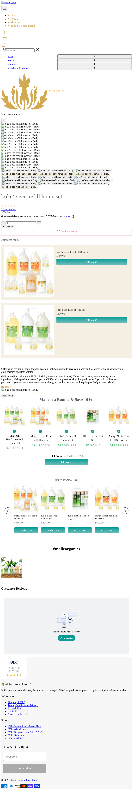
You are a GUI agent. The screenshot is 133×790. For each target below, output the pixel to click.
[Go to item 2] (55, 170)
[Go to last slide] (8, 510)
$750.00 (18, 522)
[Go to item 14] (55, 183)
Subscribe (24, 768)
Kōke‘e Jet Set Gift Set (78, 516)
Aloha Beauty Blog (18, 714)
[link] (11, 567)
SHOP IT (12, 567)
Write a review (8, 209)
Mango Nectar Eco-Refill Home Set (72, 252)
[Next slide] (125, 510)
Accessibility (14, 708)
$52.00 (71, 519)
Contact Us (13, 711)
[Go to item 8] (55, 177)
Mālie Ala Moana (17, 729)
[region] (66, 511)
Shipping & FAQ (16, 702)
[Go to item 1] (19, 170)
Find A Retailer (15, 738)
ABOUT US (16, 22)
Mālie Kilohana (16, 735)
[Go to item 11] (57, 180)
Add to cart (7, 226)
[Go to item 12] (94, 180)
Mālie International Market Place (24, 726)
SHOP (13, 15)
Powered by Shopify (28, 780)
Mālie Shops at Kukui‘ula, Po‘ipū (25, 732)
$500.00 (45, 522)
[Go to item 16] (19, 187)
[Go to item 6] (92, 174)
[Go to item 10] (20, 180)
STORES (14, 18)
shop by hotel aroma (23, 25)
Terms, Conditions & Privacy (23, 705)
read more (6, 386)
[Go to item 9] (91, 177)
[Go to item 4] (20, 174)
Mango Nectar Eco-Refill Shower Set (106, 517)
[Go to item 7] (19, 177)
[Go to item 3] (93, 170)
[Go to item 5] (56, 174)
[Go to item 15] (91, 183)
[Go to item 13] (19, 183)
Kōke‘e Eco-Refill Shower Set (70, 310)
